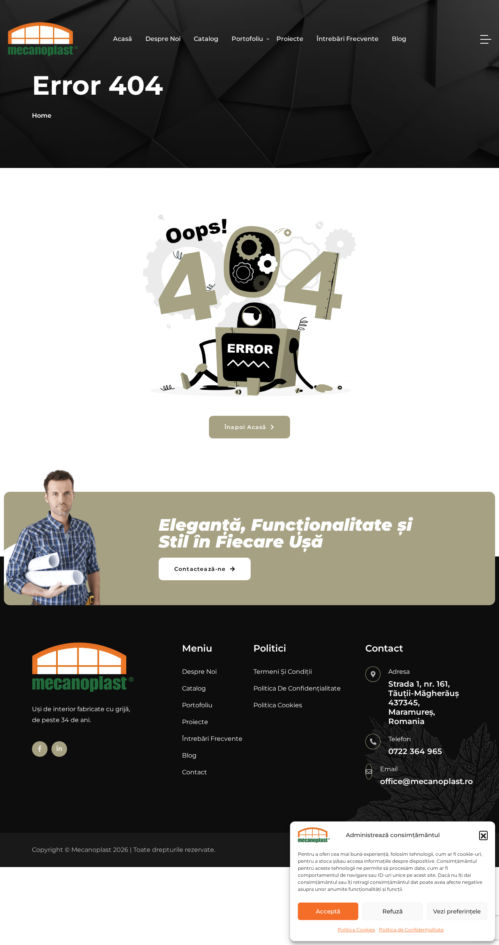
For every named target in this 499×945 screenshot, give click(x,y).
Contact (194, 772)
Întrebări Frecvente (348, 38)
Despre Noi (162, 38)
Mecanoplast (91, 849)
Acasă (122, 38)
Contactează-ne (201, 568)
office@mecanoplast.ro (426, 781)
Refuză (392, 911)
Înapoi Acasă (247, 427)
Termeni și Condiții (282, 671)
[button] (483, 835)
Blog (399, 38)
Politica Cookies (356, 930)
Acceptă (328, 911)
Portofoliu (247, 38)
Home (41, 115)
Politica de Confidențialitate (411, 930)
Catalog (206, 38)
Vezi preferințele (457, 911)
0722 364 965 (415, 751)
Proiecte (289, 38)
